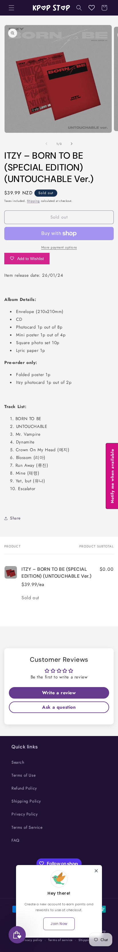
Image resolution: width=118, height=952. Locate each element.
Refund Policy (24, 788)
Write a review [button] (59, 692)
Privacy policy (31, 940)
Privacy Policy (24, 814)
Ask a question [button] (59, 707)
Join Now (59, 923)
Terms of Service (27, 827)
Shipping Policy (26, 801)
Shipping (33, 201)
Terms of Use (23, 775)
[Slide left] (46, 143)
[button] (11, 7)
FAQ (15, 840)
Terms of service (60, 940)
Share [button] (15, 518)
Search (17, 762)
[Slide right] (71, 143)
